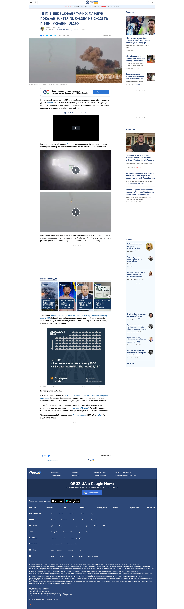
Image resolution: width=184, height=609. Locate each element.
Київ (52, 514)
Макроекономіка (72, 544)
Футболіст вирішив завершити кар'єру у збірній (138, 46)
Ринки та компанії (56, 544)
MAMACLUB (71, 550)
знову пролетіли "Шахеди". (78, 408)
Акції (78, 532)
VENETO (103, 7)
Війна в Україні (78, 7)
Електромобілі (67, 532)
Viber (100, 415)
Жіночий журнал (93, 556)
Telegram (71, 144)
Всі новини (151, 508)
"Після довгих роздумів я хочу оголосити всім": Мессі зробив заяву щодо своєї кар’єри (138, 40)
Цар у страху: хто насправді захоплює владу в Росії (134, 259)
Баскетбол (64, 520)
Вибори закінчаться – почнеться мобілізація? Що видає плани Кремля (135, 246)
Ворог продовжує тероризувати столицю (139, 181)
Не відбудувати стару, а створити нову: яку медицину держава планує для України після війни (136, 274)
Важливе (130, 12)
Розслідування (102, 508)
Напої (63, 538)
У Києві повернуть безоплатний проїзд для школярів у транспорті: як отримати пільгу (135, 58)
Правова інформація (100, 472)
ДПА (87, 526)
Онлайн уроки (76, 526)
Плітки (62, 556)
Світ (64, 508)
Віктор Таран (130, 319)
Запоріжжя (72, 514)
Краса (72, 556)
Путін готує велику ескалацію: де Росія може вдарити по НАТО (137, 340)
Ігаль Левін (130, 251)
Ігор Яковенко (131, 345)
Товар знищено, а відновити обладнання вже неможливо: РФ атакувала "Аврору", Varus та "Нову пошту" (135, 76)
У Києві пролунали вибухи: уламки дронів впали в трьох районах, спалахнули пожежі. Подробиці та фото (140, 175)
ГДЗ (52, 526)
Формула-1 (94, 520)
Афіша (52, 556)
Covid (81, 550)
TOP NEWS (130, 129)
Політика (49, 508)
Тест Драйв (54, 532)
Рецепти (53, 538)
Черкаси (93, 514)
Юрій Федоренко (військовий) (135, 264)
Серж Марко (130, 358)
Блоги (115, 508)
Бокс (83, 520)
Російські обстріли (114, 7)
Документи (75, 475)
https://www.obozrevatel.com (92, 564)
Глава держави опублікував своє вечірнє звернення (139, 164)
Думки (129, 239)
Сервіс (88, 532)
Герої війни (68, 7)
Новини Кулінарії (76, 538)
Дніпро (83, 514)
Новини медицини (56, 550)
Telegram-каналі (79, 415)
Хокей (74, 520)
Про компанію (55, 472)
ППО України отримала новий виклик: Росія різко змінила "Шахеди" (136, 353)
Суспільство (134, 508)
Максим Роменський (133, 332)
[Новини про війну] (91, 460)
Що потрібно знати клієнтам (135, 81)
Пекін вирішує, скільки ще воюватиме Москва (136, 315)
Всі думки (130, 363)
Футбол (53, 520)
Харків (61, 514)
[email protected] (51, 595)
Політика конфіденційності (123, 472)
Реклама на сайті (56, 475)
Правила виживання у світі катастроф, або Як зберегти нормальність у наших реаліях (136, 327)
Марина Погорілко (51, 27)
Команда (75, 472)
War (59, 27)
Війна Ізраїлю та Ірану (92, 7)
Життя (82, 508)
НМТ (103, 526)
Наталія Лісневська (132, 279)
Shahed (50, 103)
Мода (81, 556)
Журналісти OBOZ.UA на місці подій (125, 475)
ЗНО (95, 526)
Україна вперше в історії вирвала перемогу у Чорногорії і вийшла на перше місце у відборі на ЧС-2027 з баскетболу (140, 192)
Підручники (62, 526)
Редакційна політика (52, 460)
